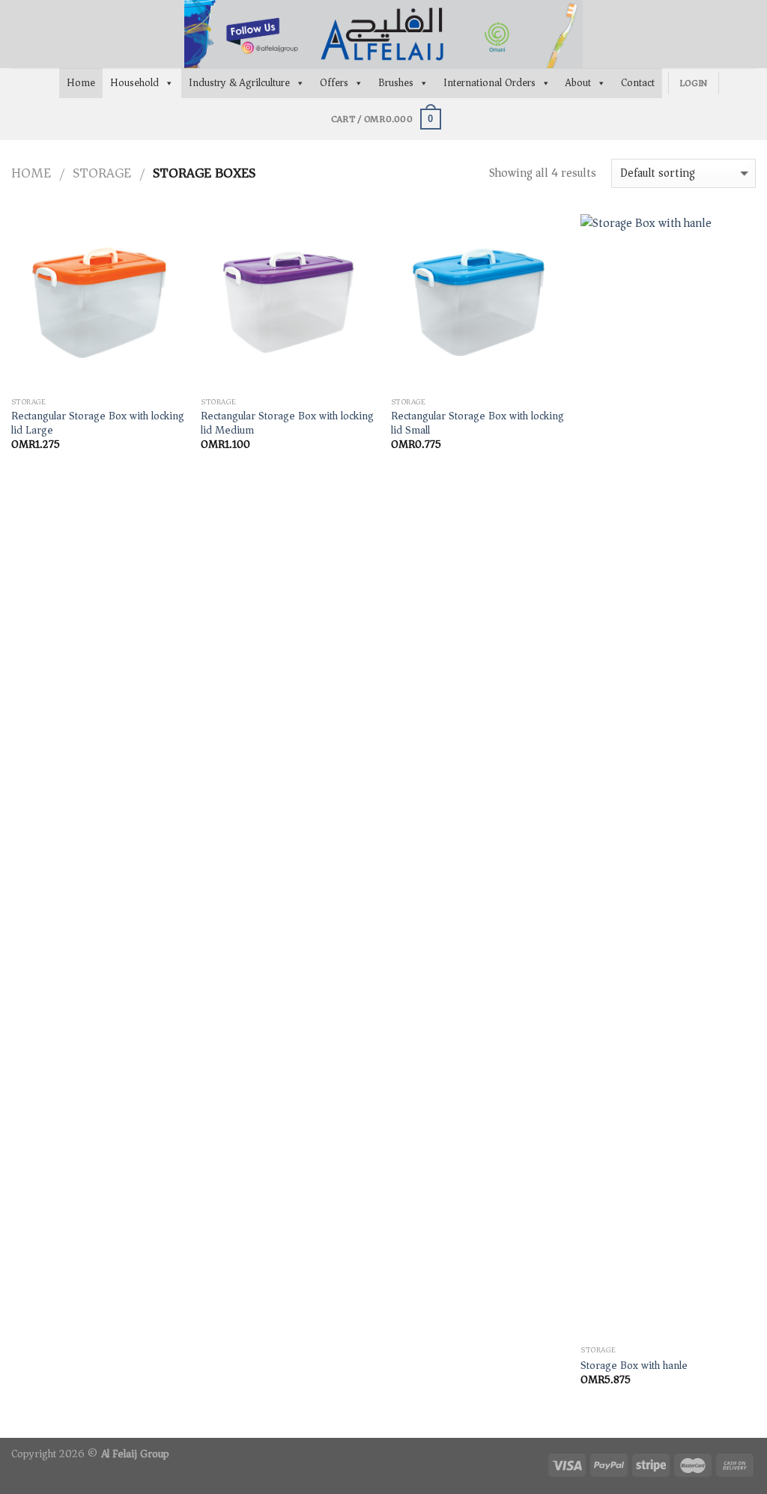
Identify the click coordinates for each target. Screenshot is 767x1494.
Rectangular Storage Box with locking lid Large (97, 423)
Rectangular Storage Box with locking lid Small (477, 423)
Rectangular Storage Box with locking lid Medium (287, 423)
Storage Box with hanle (634, 1366)
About (578, 82)
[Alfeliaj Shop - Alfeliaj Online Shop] (383, 34)
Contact (638, 82)
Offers (334, 82)
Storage (102, 173)
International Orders (489, 82)
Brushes (395, 82)
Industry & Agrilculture (239, 82)
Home (81, 82)
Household (134, 82)
